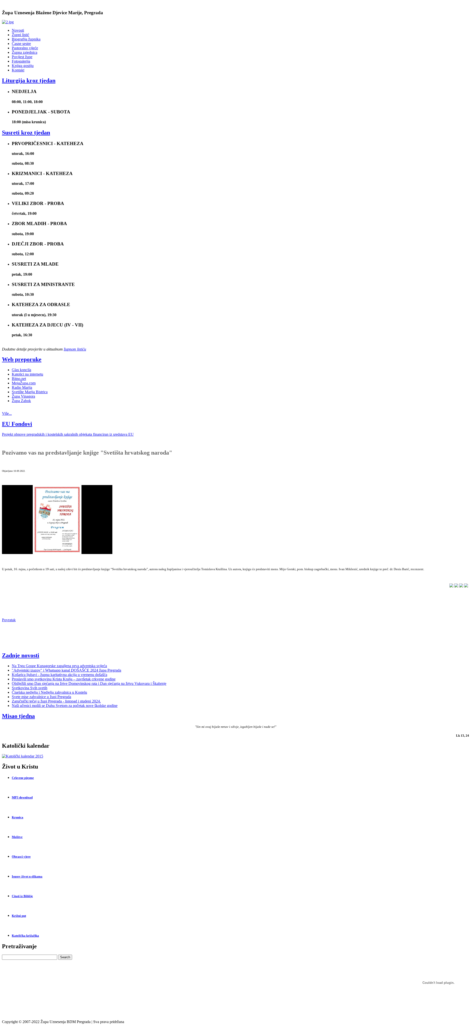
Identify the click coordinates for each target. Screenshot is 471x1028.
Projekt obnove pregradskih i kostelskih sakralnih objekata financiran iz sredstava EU (68, 434)
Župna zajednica (24, 52)
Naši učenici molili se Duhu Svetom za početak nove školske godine (65, 705)
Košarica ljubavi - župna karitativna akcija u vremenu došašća (59, 675)
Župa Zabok (21, 401)
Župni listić (20, 35)
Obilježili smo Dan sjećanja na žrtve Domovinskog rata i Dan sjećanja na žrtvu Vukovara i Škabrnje (89, 683)
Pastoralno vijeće (25, 48)
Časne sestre (21, 43)
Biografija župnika (26, 39)
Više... (7, 413)
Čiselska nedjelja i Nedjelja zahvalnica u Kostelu (49, 692)
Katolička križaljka (25, 935)
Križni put (19, 916)
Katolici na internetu (27, 374)
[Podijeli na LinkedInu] (456, 586)
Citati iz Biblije (22, 896)
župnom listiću (75, 349)
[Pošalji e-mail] (466, 586)
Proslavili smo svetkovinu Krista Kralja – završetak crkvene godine (64, 679)
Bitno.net (19, 379)
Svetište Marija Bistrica (30, 392)
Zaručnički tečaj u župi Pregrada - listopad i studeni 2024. (56, 701)
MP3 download (22, 797)
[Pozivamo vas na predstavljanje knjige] (57, 553)
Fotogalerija (21, 61)
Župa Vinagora (23, 396)
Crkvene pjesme (23, 778)
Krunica (17, 817)
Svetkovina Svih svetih (29, 688)
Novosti (18, 30)
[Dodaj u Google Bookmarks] (461, 586)
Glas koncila (21, 370)
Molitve (17, 837)
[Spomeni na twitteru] (451, 586)
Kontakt (18, 70)
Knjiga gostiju (23, 66)
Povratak (9, 620)
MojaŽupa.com (24, 383)
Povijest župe (22, 57)
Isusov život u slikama (27, 876)
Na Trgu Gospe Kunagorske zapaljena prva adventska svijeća (59, 666)
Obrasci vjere (21, 856)
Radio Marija (22, 387)
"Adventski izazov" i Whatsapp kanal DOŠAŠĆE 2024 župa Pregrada (66, 670)
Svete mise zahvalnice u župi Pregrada (41, 697)
